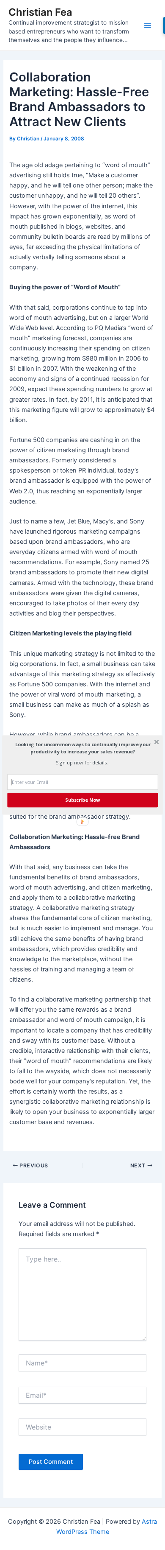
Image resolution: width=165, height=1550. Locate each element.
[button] (82, 748)
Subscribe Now (82, 800)
